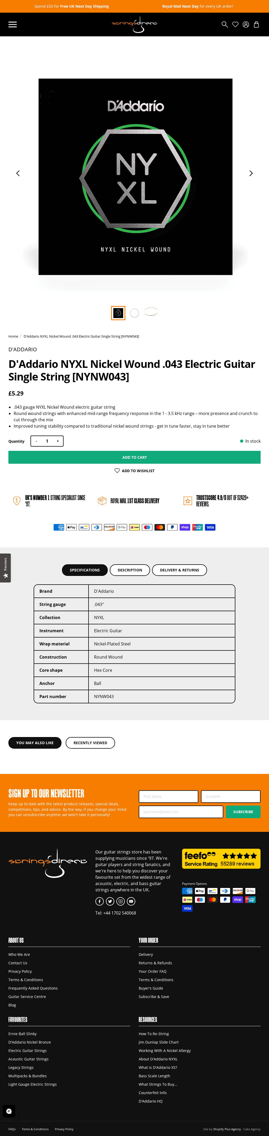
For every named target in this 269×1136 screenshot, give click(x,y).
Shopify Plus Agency (227, 1129)
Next (251, 173)
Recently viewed (90, 742)
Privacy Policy (20, 971)
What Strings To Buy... (158, 1084)
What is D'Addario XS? (158, 1067)
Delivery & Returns (179, 569)
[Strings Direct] (134, 24)
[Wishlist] (235, 24)
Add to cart (134, 457)
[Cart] (256, 24)
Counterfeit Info (153, 1092)
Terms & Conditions (25, 979)
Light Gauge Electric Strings (32, 1084)
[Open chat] (9, 1111)
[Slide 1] (134, 313)
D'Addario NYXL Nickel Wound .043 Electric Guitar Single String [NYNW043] (81, 336)
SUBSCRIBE (243, 811)
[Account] (246, 24)
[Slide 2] (150, 313)
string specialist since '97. (55, 501)
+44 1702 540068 (119, 913)
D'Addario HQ (151, 1101)
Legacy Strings (21, 1067)
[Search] (225, 24)
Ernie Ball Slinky (22, 1033)
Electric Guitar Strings (27, 1050)
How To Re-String (154, 1033)
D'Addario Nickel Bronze (29, 1042)
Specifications (85, 569)
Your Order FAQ (153, 971)
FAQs (11, 1129)
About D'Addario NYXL (158, 1058)
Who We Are (19, 954)
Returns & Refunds (155, 962)
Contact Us (17, 962)
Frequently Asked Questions (33, 988)
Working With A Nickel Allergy (165, 1050)
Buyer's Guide (151, 988)
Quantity (16, 441)
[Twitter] (110, 901)
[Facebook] (99, 901)
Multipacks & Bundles (27, 1075)
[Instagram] (120, 901)
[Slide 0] (118, 313)
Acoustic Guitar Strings (28, 1058)
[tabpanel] (134, 177)
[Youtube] (131, 901)
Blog (12, 1004)
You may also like (35, 742)
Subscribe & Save (154, 996)
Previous (18, 173)
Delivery (146, 954)
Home (13, 336)
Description (130, 569)
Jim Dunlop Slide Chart (159, 1042)
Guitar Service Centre (27, 996)
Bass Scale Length (154, 1075)
